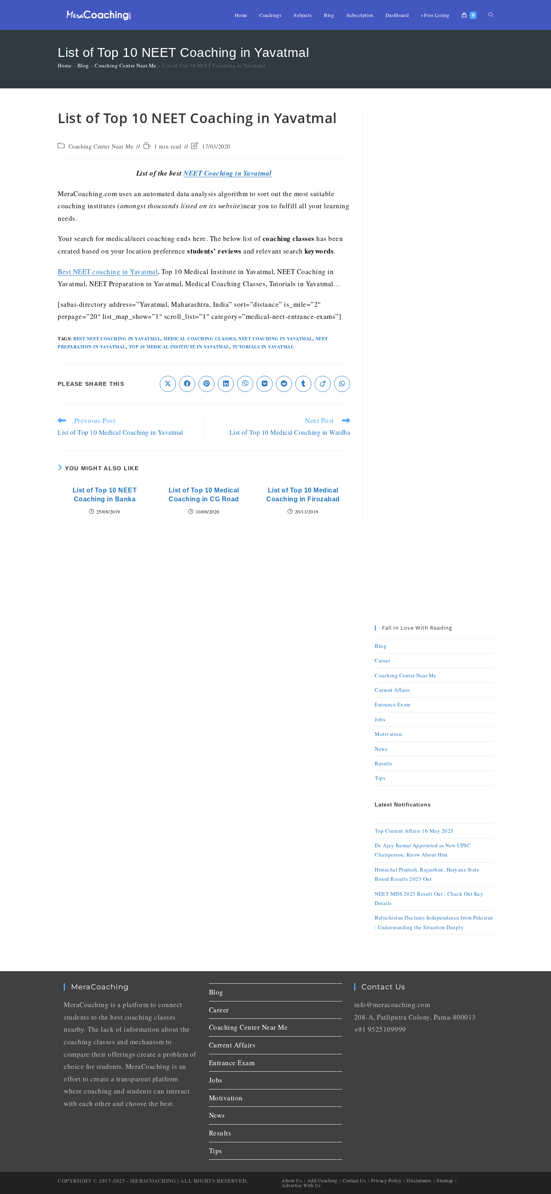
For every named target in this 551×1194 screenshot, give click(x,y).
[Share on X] (168, 384)
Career (382, 660)
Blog (83, 65)
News (381, 748)
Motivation (388, 733)
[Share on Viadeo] (323, 384)
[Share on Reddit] (284, 384)
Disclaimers (419, 1180)
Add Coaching (322, 1180)
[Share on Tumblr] (303, 384)
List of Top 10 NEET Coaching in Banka (105, 495)
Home (64, 65)
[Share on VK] (265, 384)
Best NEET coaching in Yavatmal (108, 271)
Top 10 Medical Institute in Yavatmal (179, 347)
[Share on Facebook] (187, 384)
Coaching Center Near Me (126, 65)
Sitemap (444, 1180)
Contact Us (354, 1180)
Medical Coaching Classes (199, 338)
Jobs (380, 719)
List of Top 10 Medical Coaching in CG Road (204, 495)
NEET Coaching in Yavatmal (228, 173)
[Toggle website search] (490, 15)
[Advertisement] (434, 230)
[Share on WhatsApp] (342, 384)
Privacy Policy (386, 1180)
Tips (380, 777)
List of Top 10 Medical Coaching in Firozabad (303, 495)
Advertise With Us (301, 1185)
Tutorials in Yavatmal (263, 347)
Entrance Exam (393, 704)
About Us (292, 1180)
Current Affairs (392, 689)
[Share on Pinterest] (206, 384)
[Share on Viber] (245, 384)
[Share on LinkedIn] (226, 384)
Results (383, 763)
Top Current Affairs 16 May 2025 (414, 830)
